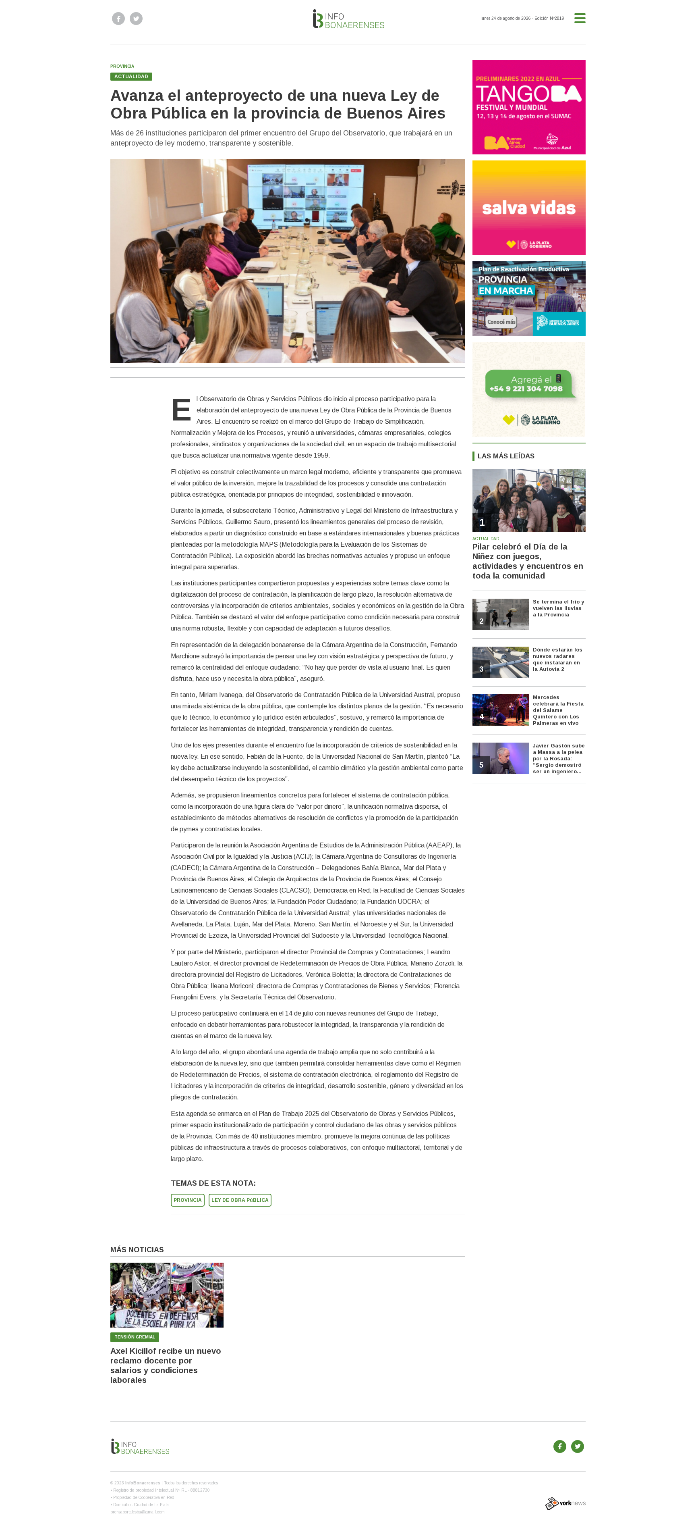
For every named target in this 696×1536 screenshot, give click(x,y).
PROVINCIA (188, 1200)
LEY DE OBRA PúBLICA (240, 1200)
